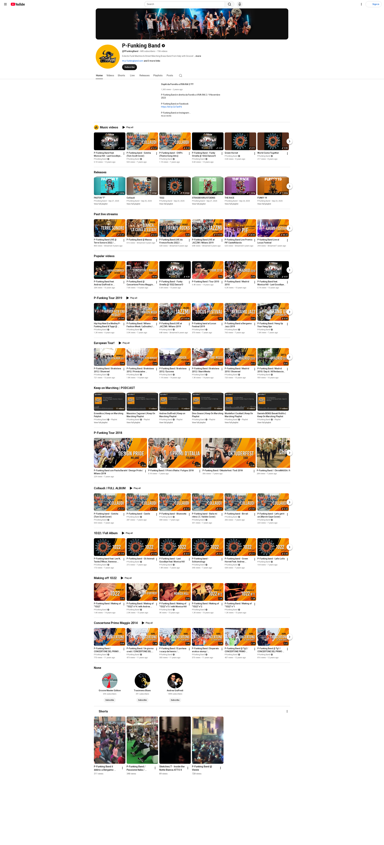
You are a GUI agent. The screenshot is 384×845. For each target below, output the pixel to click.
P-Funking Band (100, 159)
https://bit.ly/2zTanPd (171, 107)
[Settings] (361, 4)
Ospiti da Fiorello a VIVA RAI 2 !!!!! (177, 84)
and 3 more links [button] (152, 61)
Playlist (114, 420)
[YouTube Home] (17, 4)
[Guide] (5, 4)
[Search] (229, 4)
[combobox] (185, 4)
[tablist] (192, 75)
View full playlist (101, 204)
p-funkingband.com (133, 61)
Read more (166, 116)
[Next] (289, 141)
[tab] (99, 75)
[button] (166, 115)
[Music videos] (97, 127)
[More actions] (124, 153)
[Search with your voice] (240, 4)
